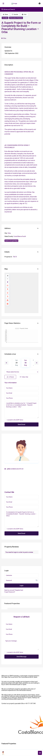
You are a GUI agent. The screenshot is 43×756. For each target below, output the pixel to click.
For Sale (5, 18)
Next (36, 363)
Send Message (21, 656)
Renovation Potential (16, 18)
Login (21, 585)
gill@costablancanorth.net (15, 469)
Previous (6, 363)
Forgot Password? (9, 592)
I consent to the (15, 420)
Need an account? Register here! (13, 590)
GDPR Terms (19, 420)
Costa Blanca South (20, 236)
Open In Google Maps (11, 240)
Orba (4, 38)
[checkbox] (5, 420)
